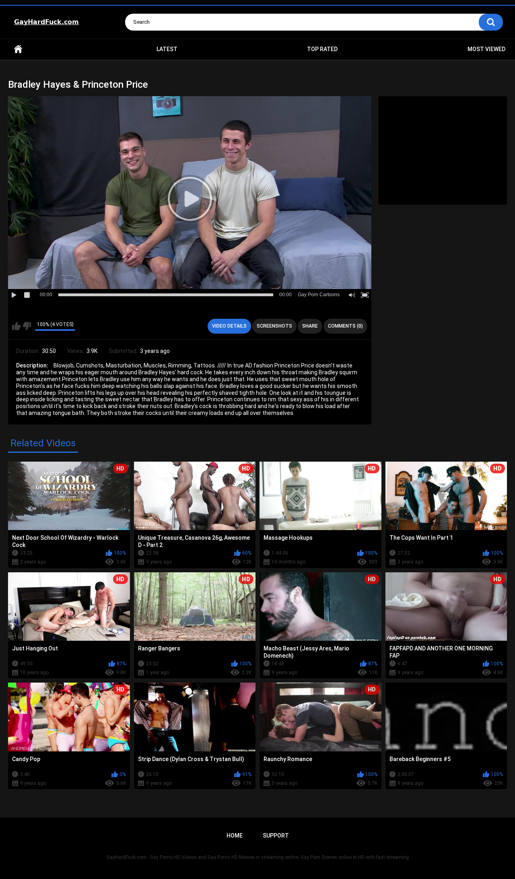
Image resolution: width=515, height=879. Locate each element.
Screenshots (274, 326)
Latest (167, 49)
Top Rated (322, 49)
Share (310, 326)
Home (18, 49)
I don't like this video (27, 326)
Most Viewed (486, 49)
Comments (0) (345, 326)
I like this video (16, 326)
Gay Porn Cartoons (319, 294)
